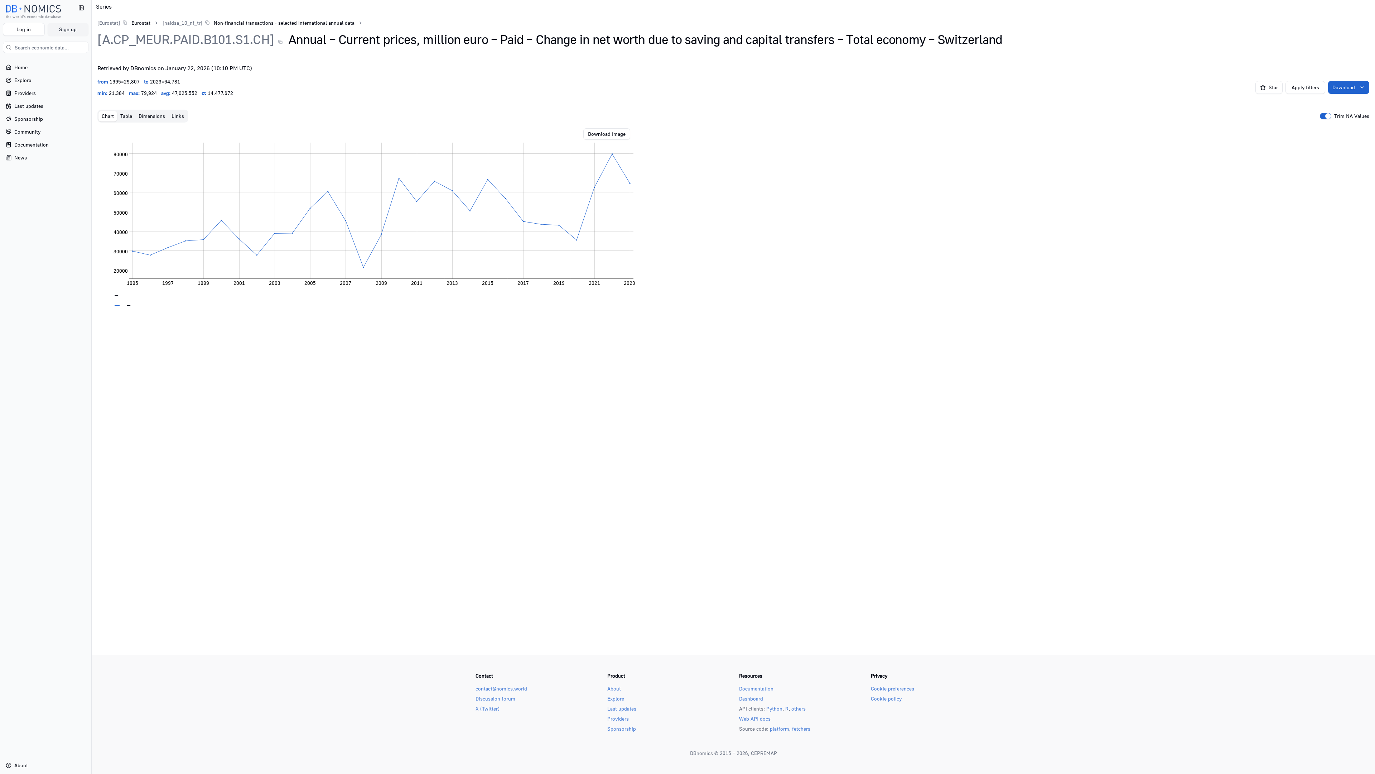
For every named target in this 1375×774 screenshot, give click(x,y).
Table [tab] (126, 116)
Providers (618, 719)
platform (779, 729)
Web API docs (755, 719)
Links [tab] (178, 116)
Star (1273, 87)
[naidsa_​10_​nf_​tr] (182, 23)
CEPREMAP (764, 753)
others (798, 709)
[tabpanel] (733, 217)
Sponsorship (621, 729)
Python (774, 709)
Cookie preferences (892, 688)
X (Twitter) (488, 709)
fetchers (801, 729)
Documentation (756, 688)
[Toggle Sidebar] (91, 387)
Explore (615, 699)
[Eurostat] (108, 23)
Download (1343, 87)
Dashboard (751, 699)
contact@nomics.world (501, 688)
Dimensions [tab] (152, 116)
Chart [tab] (108, 116)
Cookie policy (886, 699)
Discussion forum (495, 699)
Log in (23, 29)
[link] (123, 23)
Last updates (621, 709)
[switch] (1325, 116)
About (614, 688)
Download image (607, 134)
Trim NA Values (1351, 116)
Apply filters (1305, 87)
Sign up (68, 29)
